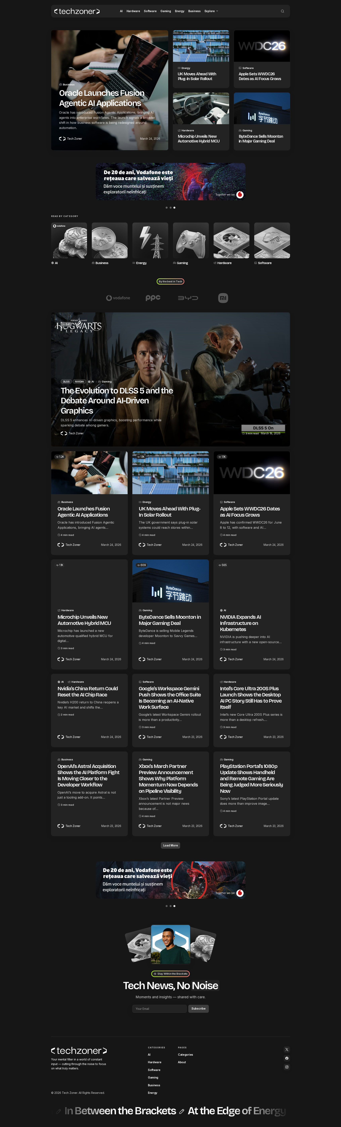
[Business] (110, 244)
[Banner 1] (170, 181)
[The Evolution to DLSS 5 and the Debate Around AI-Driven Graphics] (170, 379)
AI (56, 263)
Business (69, 84)
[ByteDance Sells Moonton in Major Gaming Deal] (262, 108)
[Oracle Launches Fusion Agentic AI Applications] (89, 472)
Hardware (188, 130)
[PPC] (153, 298)
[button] (282, 11)
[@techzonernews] (287, 1049)
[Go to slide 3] (174, 208)
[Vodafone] (118, 298)
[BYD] (188, 298)
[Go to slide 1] (167, 208)
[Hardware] (231, 244)
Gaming (247, 130)
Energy (186, 68)
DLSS (66, 381)
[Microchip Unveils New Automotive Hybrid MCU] (201, 108)
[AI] (69, 244)
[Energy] (150, 244)
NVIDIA (79, 381)
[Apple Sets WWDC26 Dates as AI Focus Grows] (262, 46)
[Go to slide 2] (171, 208)
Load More (170, 845)
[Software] (272, 244)
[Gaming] (191, 244)
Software (248, 68)
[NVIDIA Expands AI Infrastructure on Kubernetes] (252, 581)
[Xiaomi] (223, 298)
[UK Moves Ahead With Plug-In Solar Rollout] (201, 46)
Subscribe (198, 1008)
